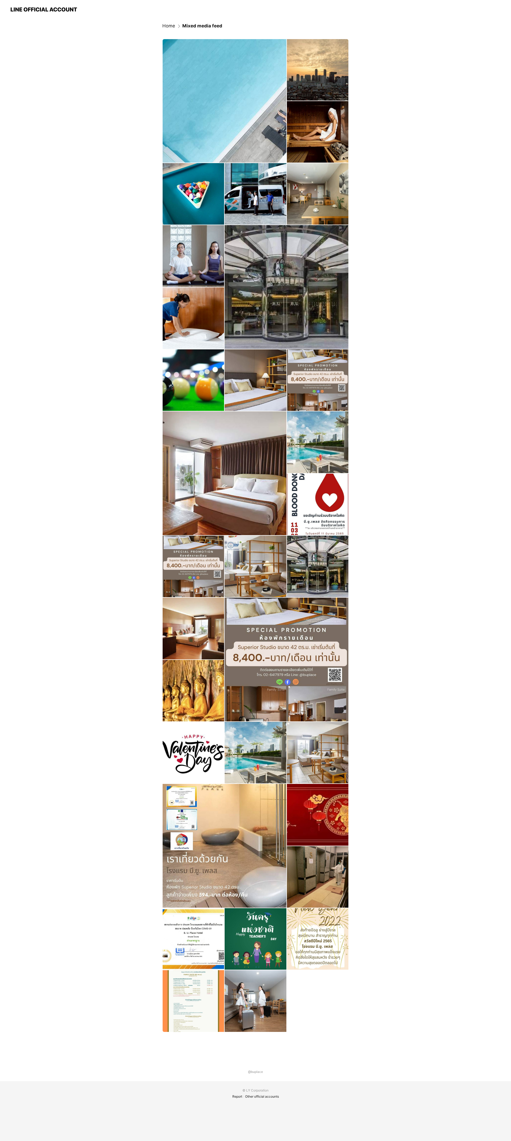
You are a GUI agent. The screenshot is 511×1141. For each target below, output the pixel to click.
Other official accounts (262, 1096)
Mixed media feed (202, 25)
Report (237, 1096)
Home (168, 25)
